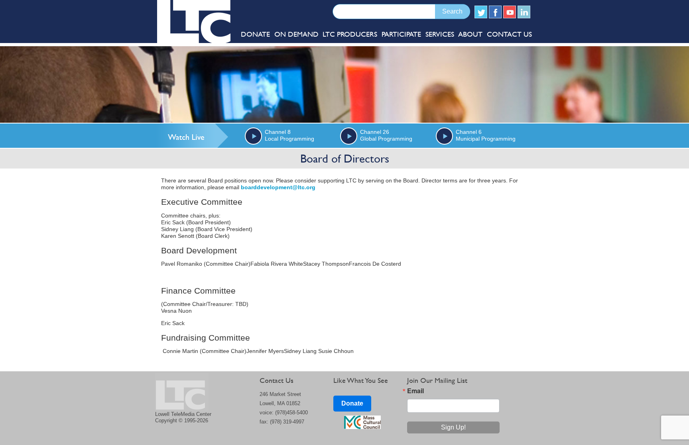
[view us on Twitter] (480, 12)
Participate (401, 34)
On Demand (296, 34)
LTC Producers (350, 34)
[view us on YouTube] (509, 12)
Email (415, 391)
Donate (352, 403)
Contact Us (509, 34)
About (470, 34)
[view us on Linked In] (524, 12)
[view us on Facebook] (495, 12)
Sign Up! (453, 427)
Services (439, 34)
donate (255, 34)
